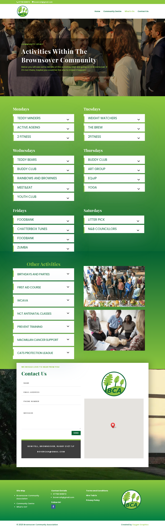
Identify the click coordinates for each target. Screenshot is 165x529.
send (76, 433)
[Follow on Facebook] (53, 507)
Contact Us (143, 11)
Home (97, 11)
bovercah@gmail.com (63, 497)
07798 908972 (24, 2)
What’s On (129, 11)
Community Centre (112, 11)
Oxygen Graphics (140, 524)
